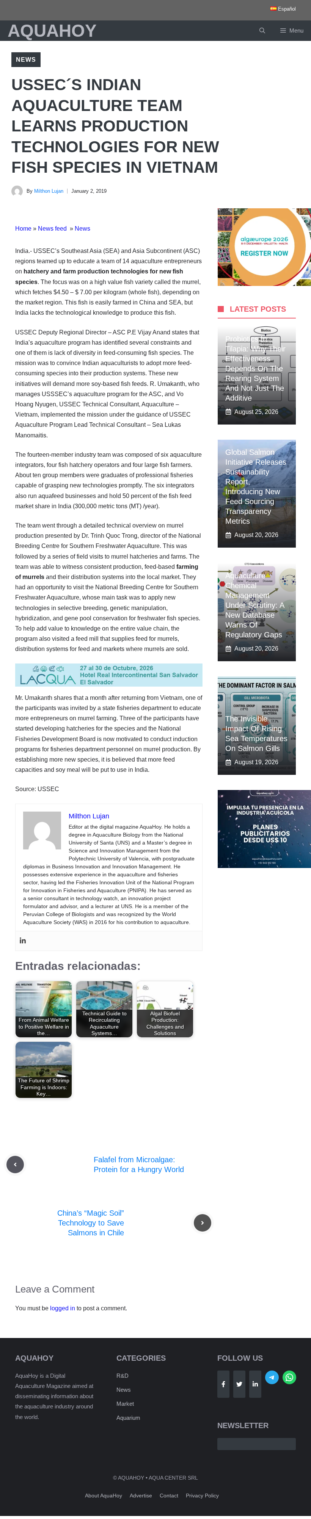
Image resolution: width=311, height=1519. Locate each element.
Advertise (141, 1495)
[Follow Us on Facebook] (223, 1384)
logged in (62, 1308)
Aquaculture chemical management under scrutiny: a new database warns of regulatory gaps (254, 605)
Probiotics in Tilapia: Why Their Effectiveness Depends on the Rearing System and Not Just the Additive (255, 368)
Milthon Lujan (48, 191)
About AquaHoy (103, 1495)
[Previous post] (15, 1164)
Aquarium (128, 1417)
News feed (53, 228)
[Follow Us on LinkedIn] (255, 1384)
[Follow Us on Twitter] (239, 1384)
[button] (262, 30)
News (26, 59)
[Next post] (202, 1222)
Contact (169, 1495)
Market (125, 1403)
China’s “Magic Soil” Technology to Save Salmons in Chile (90, 1223)
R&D (122, 1375)
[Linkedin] (22, 941)
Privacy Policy (202, 1495)
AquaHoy (52, 31)
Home (23, 228)
